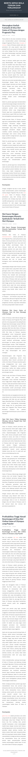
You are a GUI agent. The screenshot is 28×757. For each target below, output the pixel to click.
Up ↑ (14, 754)
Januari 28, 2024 (6, 526)
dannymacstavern (6, 236)
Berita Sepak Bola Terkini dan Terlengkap (14, 5)
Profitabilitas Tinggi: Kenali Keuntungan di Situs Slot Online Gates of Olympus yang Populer (14, 520)
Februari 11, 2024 (7, 224)
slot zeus (15, 537)
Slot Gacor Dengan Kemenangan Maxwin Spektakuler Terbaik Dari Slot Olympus (13, 217)
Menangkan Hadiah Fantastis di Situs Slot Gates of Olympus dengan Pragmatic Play (13, 29)
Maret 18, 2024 (6, 35)
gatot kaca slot (6, 715)
